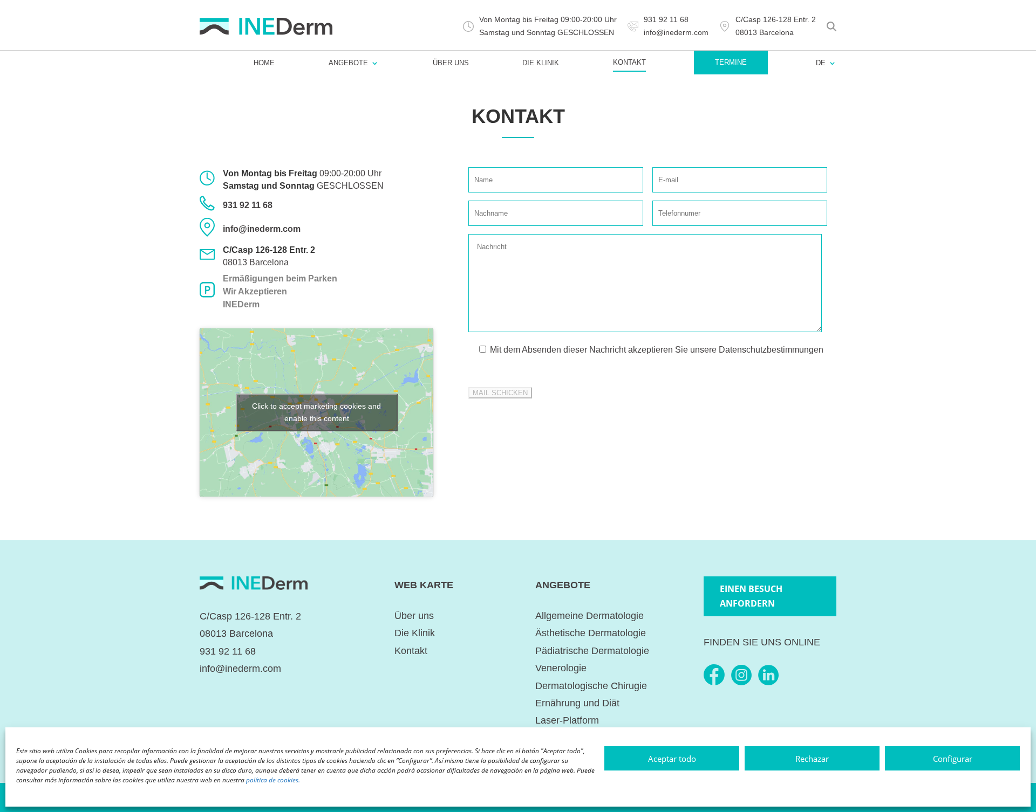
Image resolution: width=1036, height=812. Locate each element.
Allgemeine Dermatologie (589, 615)
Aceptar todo (672, 758)
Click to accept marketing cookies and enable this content (316, 412)
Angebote (348, 63)
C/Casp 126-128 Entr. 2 (250, 616)
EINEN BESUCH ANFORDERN (751, 596)
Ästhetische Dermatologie (590, 633)
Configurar (952, 758)
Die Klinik (540, 63)
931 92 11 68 (247, 205)
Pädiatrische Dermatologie (592, 650)
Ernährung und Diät (577, 703)
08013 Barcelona (256, 262)
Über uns (451, 63)
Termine (731, 62)
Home (264, 63)
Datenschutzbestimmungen (771, 349)
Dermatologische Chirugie (591, 685)
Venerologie (561, 668)
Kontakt (629, 62)
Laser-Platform (567, 720)
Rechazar (812, 758)
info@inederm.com (262, 228)
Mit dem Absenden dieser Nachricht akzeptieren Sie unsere (655, 349)
